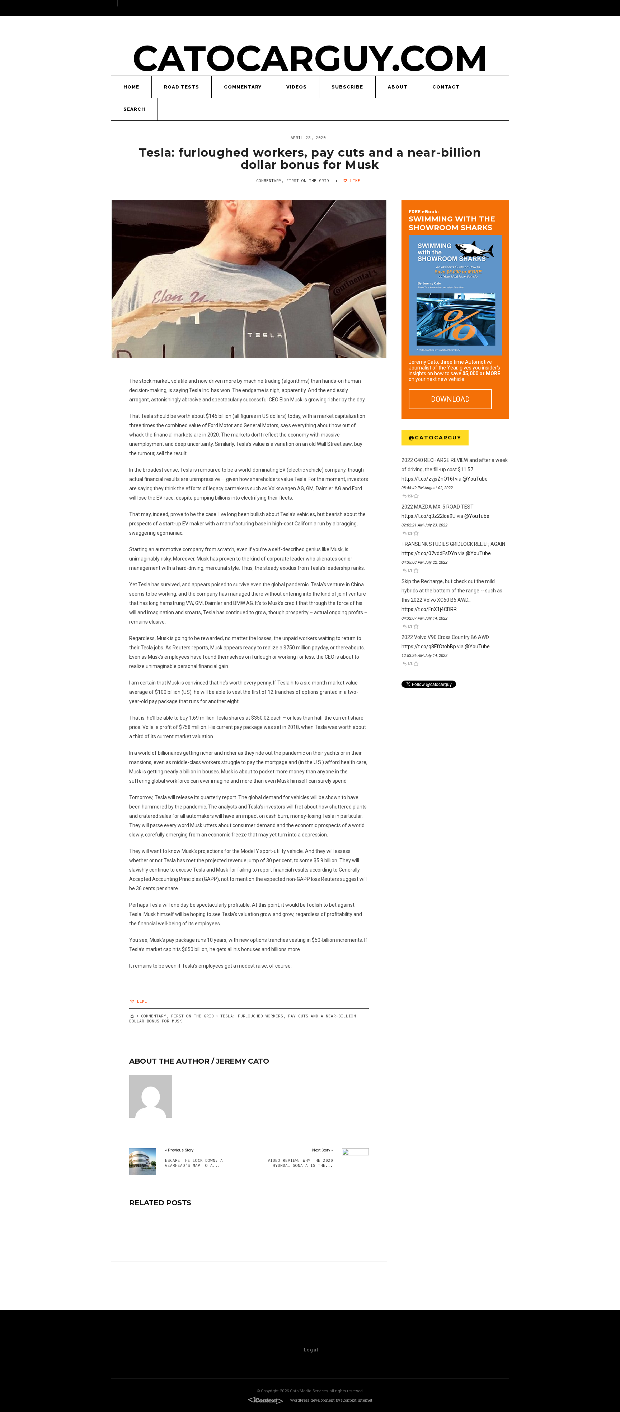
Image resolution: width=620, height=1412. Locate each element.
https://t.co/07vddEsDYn (429, 553)
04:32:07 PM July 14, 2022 (424, 618)
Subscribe (347, 87)
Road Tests (181, 87)
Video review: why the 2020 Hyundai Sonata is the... (300, 1163)
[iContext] (265, 1400)
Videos (296, 87)
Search (134, 109)
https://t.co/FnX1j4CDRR (429, 609)
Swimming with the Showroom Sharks (452, 220)
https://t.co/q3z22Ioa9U (428, 516)
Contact (446, 87)
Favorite (416, 496)
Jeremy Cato (242, 1061)
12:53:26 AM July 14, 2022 (424, 655)
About (398, 87)
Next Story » (322, 1150)
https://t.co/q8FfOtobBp (428, 646)
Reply (404, 496)
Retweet (410, 496)
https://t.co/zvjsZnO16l (427, 479)
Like (354, 180)
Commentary (243, 87)
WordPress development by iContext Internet (331, 1400)
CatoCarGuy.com (310, 58)
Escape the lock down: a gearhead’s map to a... (194, 1163)
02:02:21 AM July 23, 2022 (424, 525)
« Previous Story (179, 1150)
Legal (311, 1349)
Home (131, 87)
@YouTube (475, 479)
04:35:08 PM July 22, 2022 (424, 562)
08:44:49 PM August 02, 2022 (427, 488)
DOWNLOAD (450, 399)
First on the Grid (307, 180)
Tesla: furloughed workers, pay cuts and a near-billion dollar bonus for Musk (310, 159)
